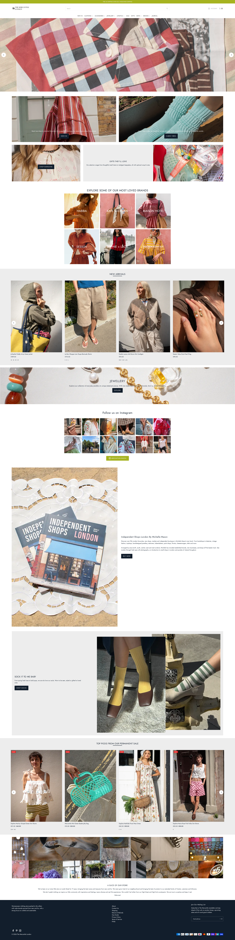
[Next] (231, 55)
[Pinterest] (17, 931)
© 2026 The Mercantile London (21, 934)
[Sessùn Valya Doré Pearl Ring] (198, 316)
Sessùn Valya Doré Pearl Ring (182, 354)
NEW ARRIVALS (117, 274)
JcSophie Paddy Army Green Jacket (21, 354)
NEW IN (64, 136)
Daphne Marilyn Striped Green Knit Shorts (24, 823)
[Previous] (3, 55)
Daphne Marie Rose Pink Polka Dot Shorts (186, 823)
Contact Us (115, 908)
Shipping (114, 910)
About (114, 906)
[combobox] (117, 8)
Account (214, 9)
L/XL (126, 360)
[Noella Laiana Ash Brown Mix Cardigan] (144, 316)
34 (11, 360)
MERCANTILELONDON (118, 458)
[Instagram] (20, 931)
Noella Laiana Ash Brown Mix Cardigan (131, 354)
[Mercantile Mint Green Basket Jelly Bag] (90, 786)
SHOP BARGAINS (46, 167)
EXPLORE (117, 390)
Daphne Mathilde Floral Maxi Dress (130, 823)
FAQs (113, 921)
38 (15, 360)
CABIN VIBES (171, 136)
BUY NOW (127, 556)
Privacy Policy (116, 917)
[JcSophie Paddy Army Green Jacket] (36, 316)
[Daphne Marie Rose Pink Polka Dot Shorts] (198, 786)
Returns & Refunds (117, 913)
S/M (123, 360)
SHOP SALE (117, 60)
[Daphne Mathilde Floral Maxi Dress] (144, 786)
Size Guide (115, 915)
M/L (15, 829)
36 (13, 360)
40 (18, 360)
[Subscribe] (221, 919)
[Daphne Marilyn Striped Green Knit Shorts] (36, 786)
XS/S (120, 360)
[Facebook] (13, 931)
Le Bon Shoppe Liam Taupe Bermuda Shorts (78, 354)
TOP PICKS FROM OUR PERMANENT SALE (117, 743)
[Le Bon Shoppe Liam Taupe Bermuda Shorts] (90, 316)
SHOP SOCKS (21, 688)
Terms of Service (117, 919)
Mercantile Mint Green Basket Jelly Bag (77, 823)
